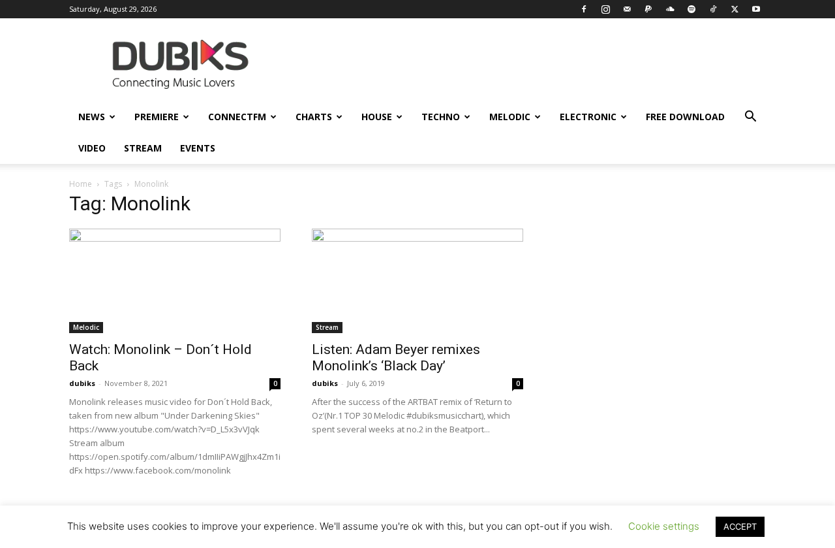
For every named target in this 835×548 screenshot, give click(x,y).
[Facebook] (584, 9)
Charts (314, 116)
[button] (750, 118)
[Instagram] (605, 9)
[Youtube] (756, 9)
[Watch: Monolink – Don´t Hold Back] (175, 281)
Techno (440, 116)
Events (197, 148)
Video (92, 148)
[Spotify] (691, 9)
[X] (734, 9)
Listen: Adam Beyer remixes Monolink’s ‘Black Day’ (396, 358)
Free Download (685, 116)
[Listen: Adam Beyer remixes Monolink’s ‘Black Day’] (417, 281)
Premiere (156, 116)
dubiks (82, 383)
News (91, 116)
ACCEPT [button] (740, 526)
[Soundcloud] (670, 9)
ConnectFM (237, 116)
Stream (143, 148)
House (376, 116)
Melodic (509, 116)
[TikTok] (713, 9)
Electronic (588, 116)
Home (80, 183)
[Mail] (627, 9)
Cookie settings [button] (663, 526)
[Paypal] (648, 9)
